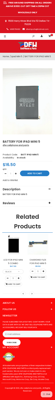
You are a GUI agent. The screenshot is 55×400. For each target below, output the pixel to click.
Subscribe (12, 342)
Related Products (27, 221)
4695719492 (15, 29)
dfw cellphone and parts (16, 145)
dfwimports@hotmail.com (37, 29)
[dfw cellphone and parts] (27, 46)
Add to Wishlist (10, 180)
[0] (49, 36)
